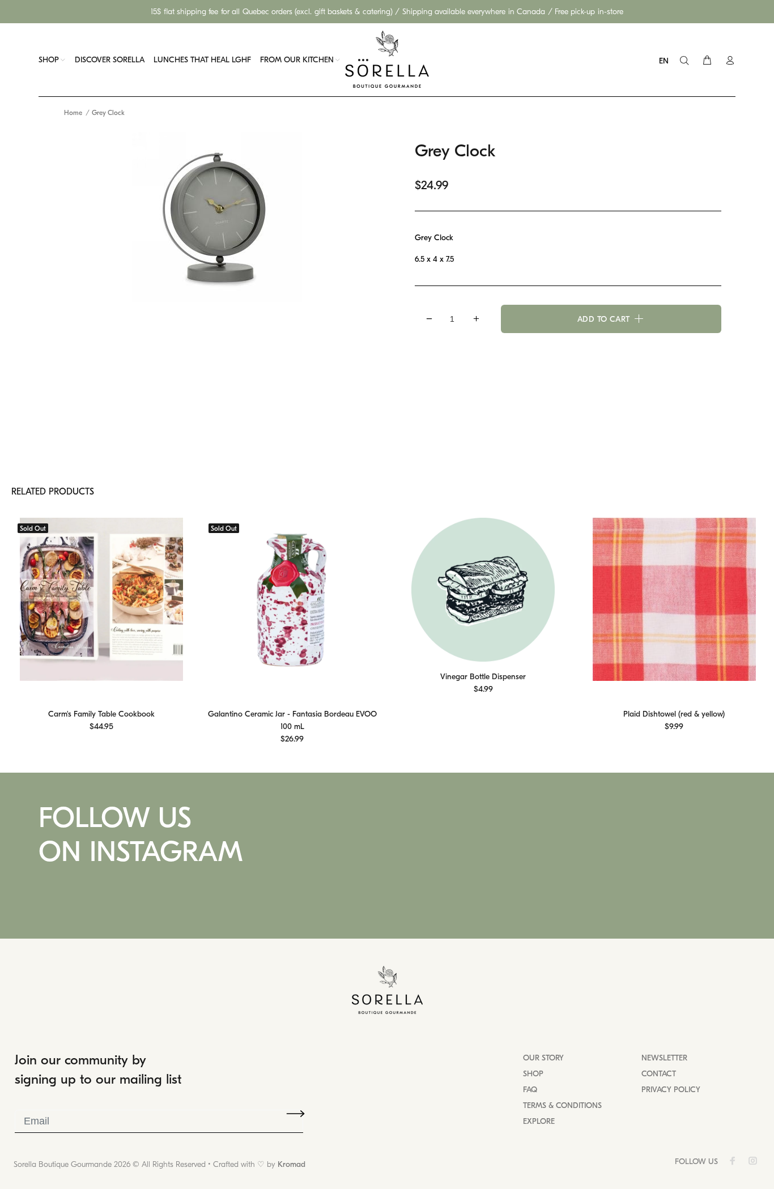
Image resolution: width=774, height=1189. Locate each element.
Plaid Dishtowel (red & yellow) (674, 714)
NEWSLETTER (664, 1058)
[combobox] (666, 61)
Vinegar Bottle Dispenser (483, 676)
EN (664, 61)
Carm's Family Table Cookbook (101, 714)
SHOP (533, 1074)
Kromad (291, 1164)
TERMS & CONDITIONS (562, 1105)
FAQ (530, 1089)
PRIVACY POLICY (670, 1089)
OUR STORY (543, 1058)
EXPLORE (539, 1121)
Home (73, 113)
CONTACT (658, 1074)
